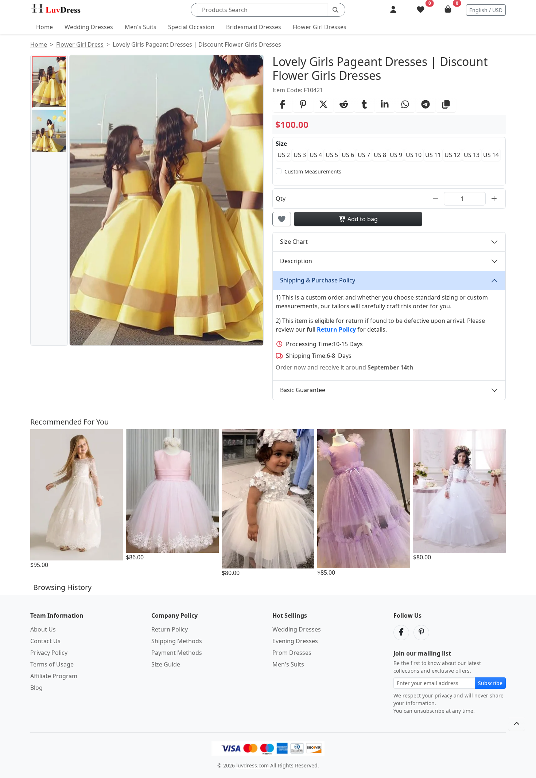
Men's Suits (140, 27)
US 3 (300, 155)
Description (296, 261)
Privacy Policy (48, 653)
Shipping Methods (176, 641)
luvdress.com (253, 765)
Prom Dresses (291, 653)
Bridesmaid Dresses (253, 27)
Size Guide (165, 664)
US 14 (491, 155)
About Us (43, 629)
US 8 (380, 155)
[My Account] (393, 10)
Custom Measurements (312, 171)
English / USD (485, 10)
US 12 (452, 155)
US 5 (332, 155)
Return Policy (169, 629)
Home (44, 27)
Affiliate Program (53, 676)
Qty (281, 199)
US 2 (283, 155)
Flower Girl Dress (80, 44)
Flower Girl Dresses (319, 27)
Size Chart (294, 242)
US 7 (364, 155)
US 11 (433, 155)
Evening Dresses (295, 641)
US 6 (348, 155)
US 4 (316, 155)
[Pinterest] (421, 632)
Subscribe (490, 683)
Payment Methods (176, 653)
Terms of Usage (52, 664)
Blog (36, 688)
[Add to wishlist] (281, 219)
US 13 (471, 155)
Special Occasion (191, 27)
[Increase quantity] (494, 199)
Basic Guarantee (302, 390)
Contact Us (45, 641)
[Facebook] (401, 632)
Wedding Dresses (89, 27)
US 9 (396, 155)
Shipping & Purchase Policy (317, 280)
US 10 (414, 155)
